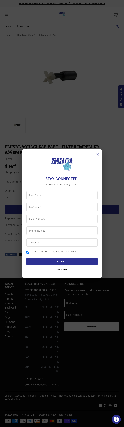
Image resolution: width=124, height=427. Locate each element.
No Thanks (62, 269)
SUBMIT (62, 261)
